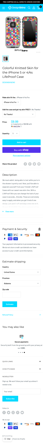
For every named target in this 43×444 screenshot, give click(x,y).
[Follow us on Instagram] (13, 412)
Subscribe (10, 398)
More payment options (21, 155)
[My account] (34, 7)
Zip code (5, 289)
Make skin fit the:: (16, 97)
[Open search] (29, 7)
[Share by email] (39, 164)
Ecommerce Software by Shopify (13, 439)
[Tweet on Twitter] (34, 164)
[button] (26, 125)
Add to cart (21, 142)
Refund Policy (7, 315)
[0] (38, 7)
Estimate (9, 304)
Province (5, 278)
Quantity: (6, 133)
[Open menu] (3, 8)
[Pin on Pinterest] (30, 164)
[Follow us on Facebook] (4, 412)
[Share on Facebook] (25, 164)
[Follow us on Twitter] (8, 412)
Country (5, 267)
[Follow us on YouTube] (22, 412)
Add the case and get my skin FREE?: (21, 109)
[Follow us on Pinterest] (17, 412)
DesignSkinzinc (8, 82)
